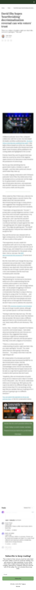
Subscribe (18, 578)
